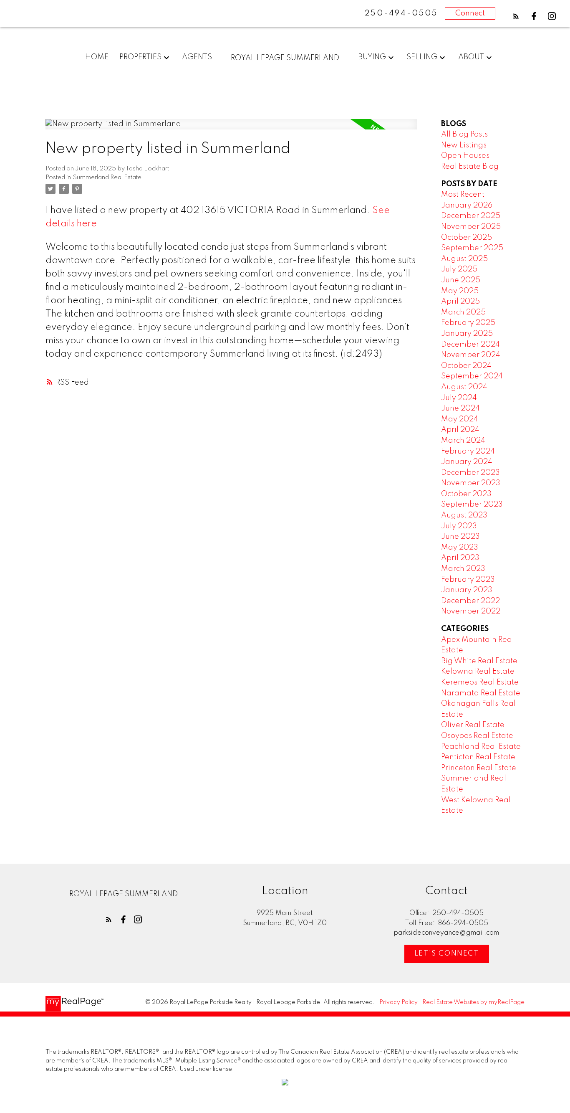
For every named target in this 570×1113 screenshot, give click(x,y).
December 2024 (470, 344)
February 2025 (468, 323)
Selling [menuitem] (421, 57)
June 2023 (460, 536)
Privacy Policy (398, 1002)
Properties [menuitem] (140, 57)
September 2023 (472, 504)
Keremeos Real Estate (480, 682)
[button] (516, 16)
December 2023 (470, 473)
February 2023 (468, 579)
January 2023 (466, 590)
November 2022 (470, 611)
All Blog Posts (464, 134)
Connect (470, 13)
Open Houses (465, 156)
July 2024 (459, 398)
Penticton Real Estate (478, 757)
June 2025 (460, 280)
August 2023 (464, 515)
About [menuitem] (471, 57)
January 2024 (466, 462)
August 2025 (464, 259)
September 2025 (472, 248)
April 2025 (460, 301)
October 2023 (466, 494)
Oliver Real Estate (472, 725)
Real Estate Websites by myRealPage (473, 1002)
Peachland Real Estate (481, 746)
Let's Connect (446, 953)
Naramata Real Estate (480, 693)
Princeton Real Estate (478, 768)
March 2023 (463, 569)
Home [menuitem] (96, 57)
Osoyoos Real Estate (477, 736)
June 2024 (460, 408)
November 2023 (470, 483)
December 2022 (470, 601)
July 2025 (459, 269)
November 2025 (471, 227)
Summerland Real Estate (107, 177)
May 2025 (460, 291)
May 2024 (459, 419)
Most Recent (462, 194)
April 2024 (460, 430)
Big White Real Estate (479, 661)
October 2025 (466, 237)
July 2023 (459, 526)
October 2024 (466, 366)
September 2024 (472, 376)
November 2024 (470, 355)
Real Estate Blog (470, 166)
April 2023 (460, 558)
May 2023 (459, 547)
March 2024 (463, 440)
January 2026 (466, 205)
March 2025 (463, 312)
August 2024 (464, 387)
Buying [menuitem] (372, 57)
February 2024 (468, 451)
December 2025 (470, 216)
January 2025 (467, 333)
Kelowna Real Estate (478, 671)
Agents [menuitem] (197, 57)
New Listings (464, 145)
